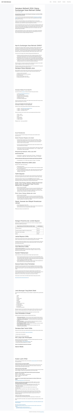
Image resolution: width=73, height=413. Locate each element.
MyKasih (23, 405)
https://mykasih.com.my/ (26, 341)
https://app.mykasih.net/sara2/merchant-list (22, 277)
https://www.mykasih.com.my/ (27, 108)
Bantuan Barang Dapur (19, 405)
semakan (23, 91)
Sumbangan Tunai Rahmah (22, 404)
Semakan (17, 404)
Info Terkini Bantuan (6, 1)
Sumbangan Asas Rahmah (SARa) (32, 405)
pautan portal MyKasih (28, 332)
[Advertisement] (29, 39)
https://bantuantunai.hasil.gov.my (24, 93)
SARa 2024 (26, 405)
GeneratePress (42, 411)
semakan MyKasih (34, 360)
